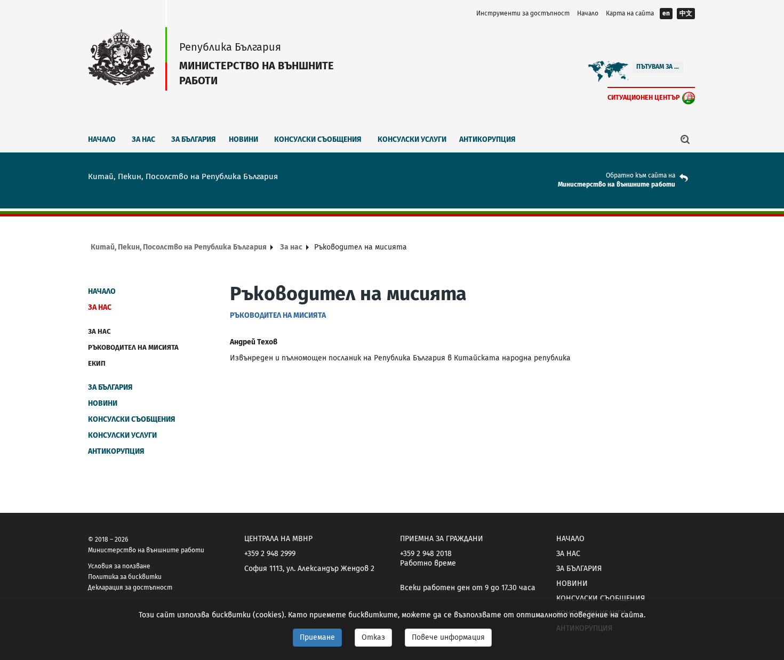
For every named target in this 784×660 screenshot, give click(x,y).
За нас (143, 139)
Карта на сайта (630, 13)
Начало (587, 13)
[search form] (685, 139)
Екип (97, 363)
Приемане (317, 637)
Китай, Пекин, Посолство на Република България (179, 247)
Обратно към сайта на (640, 175)
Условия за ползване (119, 566)
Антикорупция (487, 139)
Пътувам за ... (657, 66)
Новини (243, 139)
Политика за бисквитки (125, 577)
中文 (685, 13)
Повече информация (448, 637)
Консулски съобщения (318, 139)
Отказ (373, 637)
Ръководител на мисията (133, 347)
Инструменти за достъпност (523, 13)
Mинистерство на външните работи (616, 184)
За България (193, 139)
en (666, 13)
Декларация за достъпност (130, 587)
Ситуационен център (643, 97)
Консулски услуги (412, 139)
